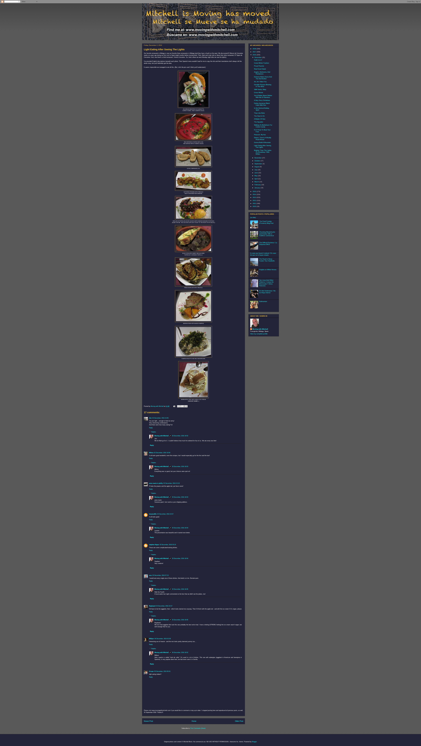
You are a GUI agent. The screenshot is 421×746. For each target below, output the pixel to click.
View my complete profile (259, 334)
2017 (255, 52)
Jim (150, 418)
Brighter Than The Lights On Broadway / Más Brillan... (262, 152)
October (257, 161)
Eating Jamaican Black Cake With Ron (262, 104)
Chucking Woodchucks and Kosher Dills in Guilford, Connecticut (267, 234)
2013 (255, 197)
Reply (151, 428)
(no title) (253, 217)
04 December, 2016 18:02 (180, 652)
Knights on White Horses (267, 269)
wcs (150, 575)
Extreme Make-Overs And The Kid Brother (263, 78)
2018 (255, 49)
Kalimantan (263, 301)
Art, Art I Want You (260, 82)
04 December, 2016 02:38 (162, 638)
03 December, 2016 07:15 (160, 575)
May (256, 176)
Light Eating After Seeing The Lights (262, 146)
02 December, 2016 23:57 (165, 514)
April (256, 179)
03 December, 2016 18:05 (180, 589)
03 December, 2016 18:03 (180, 466)
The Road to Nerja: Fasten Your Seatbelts (267, 260)
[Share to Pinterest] (186, 406)
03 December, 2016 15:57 (164, 606)
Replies (153, 432)
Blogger (254, 741)
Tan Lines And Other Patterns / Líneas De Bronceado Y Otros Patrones (266, 282)
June (256, 173)
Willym (151, 638)
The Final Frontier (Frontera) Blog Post (266, 222)
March (256, 182)
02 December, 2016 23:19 (171, 483)
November (258, 158)
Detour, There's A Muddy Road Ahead (262, 138)
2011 (254, 203)
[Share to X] (182, 406)
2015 (255, 191)
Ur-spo (151, 671)
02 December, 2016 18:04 (162, 452)
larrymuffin (153, 514)
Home (194, 721)
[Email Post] (174, 406)
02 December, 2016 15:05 (160, 418)
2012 (255, 200)
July (256, 170)
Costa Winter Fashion (261, 63)
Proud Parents (259, 66)
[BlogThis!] (180, 406)
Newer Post (148, 721)
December (258, 57)
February (257, 185)
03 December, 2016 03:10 (168, 544)
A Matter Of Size (259, 119)
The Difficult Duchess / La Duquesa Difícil (268, 243)
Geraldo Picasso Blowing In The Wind (262, 85)
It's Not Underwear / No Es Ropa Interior (267, 292)
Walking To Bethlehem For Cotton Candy (263, 126)
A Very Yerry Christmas (262, 100)
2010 (255, 206)
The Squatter (258, 122)
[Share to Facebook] (184, 406)
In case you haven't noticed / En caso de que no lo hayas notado (263, 254)
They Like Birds (259, 113)
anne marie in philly (156, 483)
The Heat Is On (259, 116)
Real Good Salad (260, 69)
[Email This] (178, 406)
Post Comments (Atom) (197, 728)
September (258, 164)
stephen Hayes (154, 544)
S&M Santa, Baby (260, 89)
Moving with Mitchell (161, 436)
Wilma (151, 452)
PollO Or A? (258, 60)
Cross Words (258, 92)
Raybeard (152, 606)
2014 (255, 194)
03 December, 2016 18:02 (180, 436)
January (257, 188)
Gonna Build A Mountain (262, 142)
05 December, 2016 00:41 (162, 671)
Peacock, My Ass (260, 135)
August (257, 167)
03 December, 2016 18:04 (180, 528)
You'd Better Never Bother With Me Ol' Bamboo (263, 96)
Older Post (239, 721)
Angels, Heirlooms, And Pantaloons (262, 73)
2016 (255, 55)
